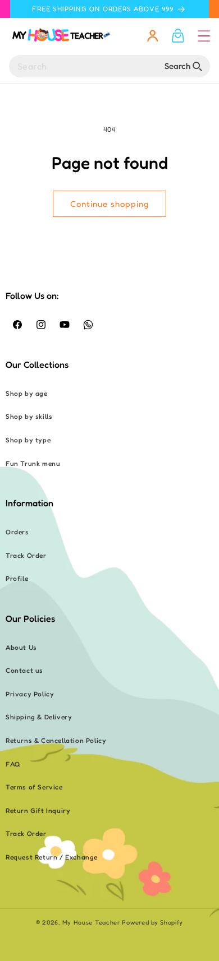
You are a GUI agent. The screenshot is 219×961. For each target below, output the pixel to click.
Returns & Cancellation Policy (56, 740)
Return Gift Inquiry (38, 810)
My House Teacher (91, 922)
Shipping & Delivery (39, 717)
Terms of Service (34, 787)
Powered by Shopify (152, 922)
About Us (21, 647)
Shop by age (27, 393)
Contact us (24, 670)
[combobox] (109, 66)
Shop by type (28, 440)
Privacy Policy (30, 694)
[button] (203, 35)
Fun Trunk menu (33, 463)
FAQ (13, 764)
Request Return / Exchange (52, 857)
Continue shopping (109, 203)
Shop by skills (29, 416)
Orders (17, 532)
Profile (17, 578)
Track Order (26, 555)
